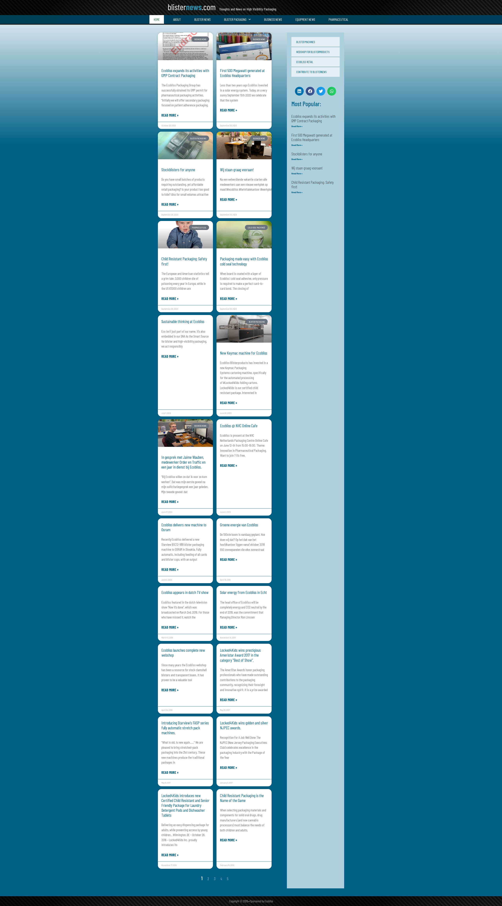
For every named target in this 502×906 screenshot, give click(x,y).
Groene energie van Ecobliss (239, 524)
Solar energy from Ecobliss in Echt (243, 592)
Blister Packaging (235, 19)
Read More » (169, 115)
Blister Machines (305, 42)
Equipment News (305, 19)
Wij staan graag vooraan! (237, 169)
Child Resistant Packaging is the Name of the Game (242, 798)
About (177, 19)
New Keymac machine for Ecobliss (243, 352)
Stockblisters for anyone (178, 169)
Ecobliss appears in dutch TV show (184, 592)
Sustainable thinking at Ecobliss (182, 321)
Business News (273, 19)
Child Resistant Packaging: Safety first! (312, 184)
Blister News (202, 19)
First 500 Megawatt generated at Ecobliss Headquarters (242, 73)
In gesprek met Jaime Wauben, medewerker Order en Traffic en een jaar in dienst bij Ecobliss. (183, 462)
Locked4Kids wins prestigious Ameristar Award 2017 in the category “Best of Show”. (240, 655)
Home (157, 19)
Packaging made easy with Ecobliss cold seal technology (244, 261)
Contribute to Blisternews (311, 72)
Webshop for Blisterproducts (313, 52)
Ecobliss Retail (304, 62)
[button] (299, 91)
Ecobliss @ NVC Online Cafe (238, 425)
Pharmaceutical (338, 19)
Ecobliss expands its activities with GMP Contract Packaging (185, 73)
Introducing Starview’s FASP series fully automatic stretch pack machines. (185, 727)
